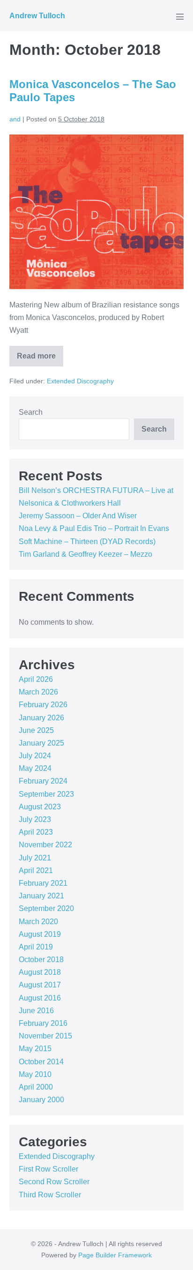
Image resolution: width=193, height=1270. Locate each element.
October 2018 (41, 960)
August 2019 (40, 934)
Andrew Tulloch (37, 16)
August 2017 (40, 985)
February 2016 (43, 1023)
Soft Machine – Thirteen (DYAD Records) (87, 541)
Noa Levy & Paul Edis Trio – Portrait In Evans (94, 528)
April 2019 (36, 947)
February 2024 (43, 781)
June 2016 (36, 1011)
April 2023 (36, 832)
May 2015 (35, 1049)
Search (31, 412)
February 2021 (43, 883)
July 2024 (35, 756)
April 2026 (36, 679)
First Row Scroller (48, 1169)
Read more (40, 359)
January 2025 (41, 743)
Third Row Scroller (50, 1195)
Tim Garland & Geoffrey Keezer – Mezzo (85, 554)
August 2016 (40, 998)
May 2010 (35, 1074)
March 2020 (38, 922)
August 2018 (40, 972)
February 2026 (43, 705)
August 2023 (40, 807)
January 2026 (41, 718)
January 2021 (41, 896)
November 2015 (45, 1036)
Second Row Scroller (54, 1182)
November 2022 (45, 845)
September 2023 (46, 794)
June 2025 (36, 730)
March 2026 (38, 692)
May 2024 (35, 768)
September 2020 (46, 908)
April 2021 (36, 870)
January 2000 (41, 1100)
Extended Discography (80, 381)
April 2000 (36, 1087)
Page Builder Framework (115, 1255)
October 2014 (41, 1062)
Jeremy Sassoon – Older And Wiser (78, 516)
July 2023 (35, 819)
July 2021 (35, 858)
